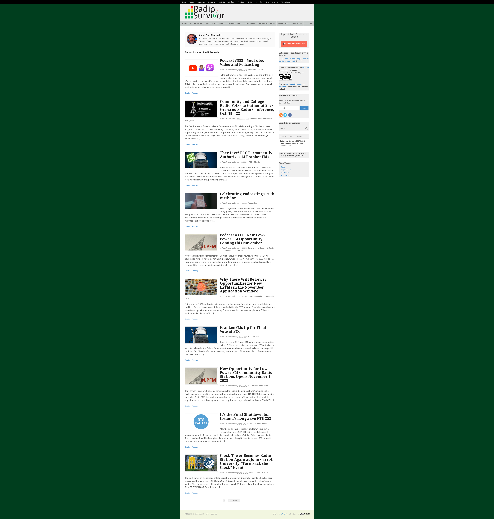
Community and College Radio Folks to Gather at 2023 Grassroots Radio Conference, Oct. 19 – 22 (247, 108)
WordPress (285, 514)
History (265, 472)
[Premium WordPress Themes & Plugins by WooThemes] (305, 514)
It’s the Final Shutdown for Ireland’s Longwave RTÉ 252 (245, 416)
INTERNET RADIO (235, 23)
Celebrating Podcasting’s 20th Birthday (247, 196)
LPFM (207, 23)
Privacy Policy (285, 2)
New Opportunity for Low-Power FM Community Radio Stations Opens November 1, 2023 (246, 375)
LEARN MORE (283, 23)
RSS (280, 59)
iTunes (285, 59)
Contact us (211, 2)
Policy (283, 167)
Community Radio (267, 248)
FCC (250, 162)
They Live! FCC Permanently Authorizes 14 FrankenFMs (246, 155)
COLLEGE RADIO (218, 23)
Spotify (299, 61)
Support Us (201, 2)
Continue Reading (191, 93)
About (191, 2)
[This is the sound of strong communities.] (205, 19)
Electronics (285, 173)
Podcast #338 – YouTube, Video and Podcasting (242, 62)
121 (230, 500)
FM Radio (256, 162)
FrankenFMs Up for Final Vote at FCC (243, 330)
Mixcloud (282, 61)
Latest (291, 136)
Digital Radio (286, 170)
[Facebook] (290, 115)
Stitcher (292, 59)
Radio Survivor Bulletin (226, 2)
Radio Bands (262, 423)
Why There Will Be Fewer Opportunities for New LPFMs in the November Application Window (243, 285)
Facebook (241, 2)
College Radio (256, 118)
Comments (299, 136)
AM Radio (252, 423)
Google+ (259, 2)
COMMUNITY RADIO (267, 23)
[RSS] (281, 115)
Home (184, 2)
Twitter (250, 2)
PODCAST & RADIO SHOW (192, 23)
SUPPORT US (297, 23)
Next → (236, 500)
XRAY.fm (305, 67)
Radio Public (291, 61)
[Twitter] (285, 115)
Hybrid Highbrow (272, 2)
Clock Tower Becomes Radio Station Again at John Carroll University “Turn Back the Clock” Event (247, 461)
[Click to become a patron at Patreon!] (294, 46)
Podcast (252, 69)
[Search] (306, 128)
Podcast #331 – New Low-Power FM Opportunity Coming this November (242, 239)
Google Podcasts (302, 59)
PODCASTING (250, 23)
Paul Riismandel (228, 69)
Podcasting (261, 69)
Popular (283, 136)
